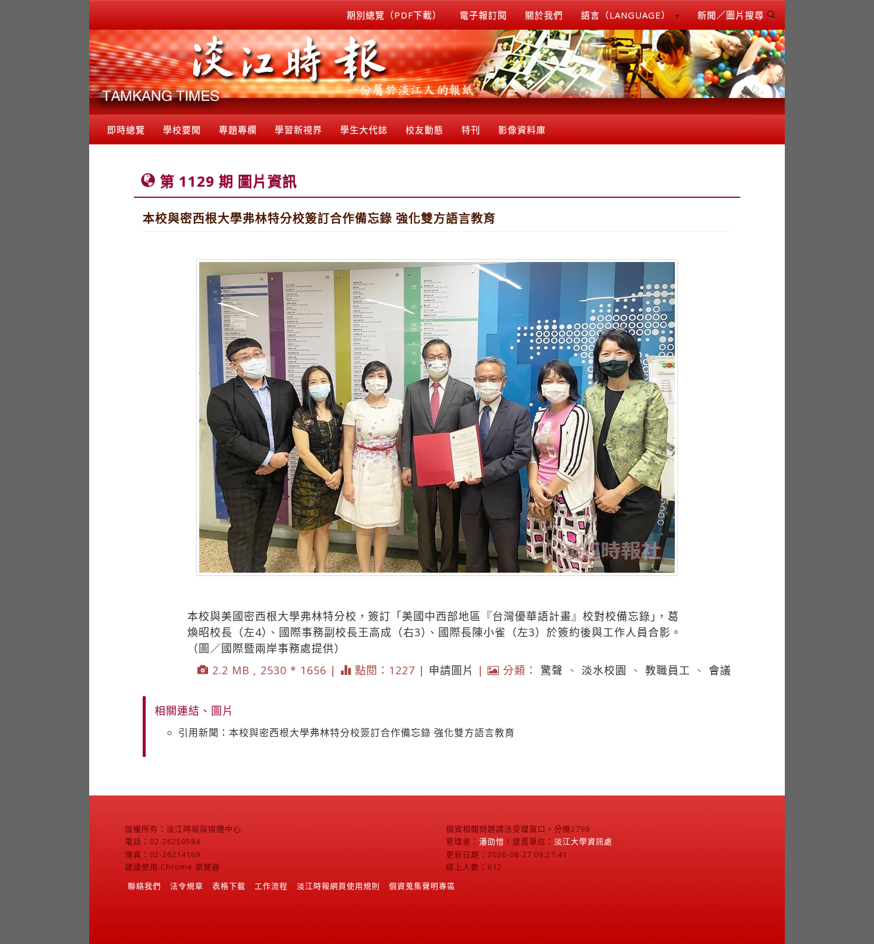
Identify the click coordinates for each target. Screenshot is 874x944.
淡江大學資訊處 (583, 841)
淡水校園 (604, 670)
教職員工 (667, 670)
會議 (720, 670)
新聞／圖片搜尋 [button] (732, 15)
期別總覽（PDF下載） (394, 15)
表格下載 (229, 885)
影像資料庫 (522, 129)
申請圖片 (451, 670)
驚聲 (551, 670)
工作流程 (271, 885)
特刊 (470, 129)
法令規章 (186, 885)
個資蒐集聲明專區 (422, 885)
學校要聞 (182, 129)
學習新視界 (298, 129)
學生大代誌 (364, 129)
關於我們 (544, 15)
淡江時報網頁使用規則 (338, 885)
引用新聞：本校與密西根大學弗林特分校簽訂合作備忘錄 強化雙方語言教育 (346, 732)
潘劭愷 (491, 841)
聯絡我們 (144, 885)
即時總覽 (126, 129)
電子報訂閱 (483, 15)
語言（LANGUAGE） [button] (627, 15)
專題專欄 (238, 129)
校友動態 (424, 129)
